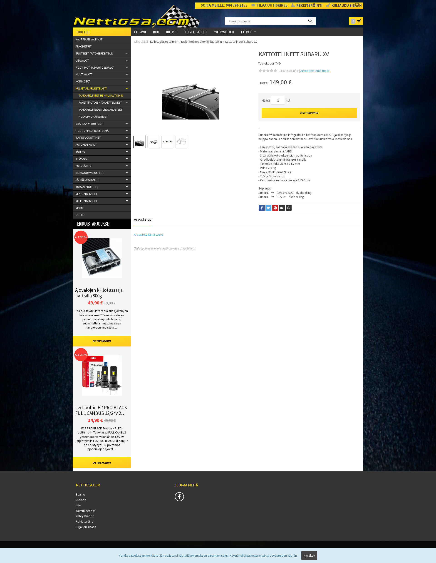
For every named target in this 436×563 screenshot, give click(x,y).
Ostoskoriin (309, 113)
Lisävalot (82, 60)
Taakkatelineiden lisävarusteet (100, 110)
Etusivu (140, 31)
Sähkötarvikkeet (87, 180)
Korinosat (83, 81)
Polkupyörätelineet (93, 117)
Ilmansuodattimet (88, 138)
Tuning (80, 152)
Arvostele (314, 71)
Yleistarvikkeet (86, 201)
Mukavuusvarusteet (90, 173)
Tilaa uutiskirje (272, 5)
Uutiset (172, 31)
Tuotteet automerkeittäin (94, 53)
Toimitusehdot (196, 31)
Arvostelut (142, 219)
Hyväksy (309, 555)
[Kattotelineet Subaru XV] (190, 94)
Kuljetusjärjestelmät (91, 88)
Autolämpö (84, 166)
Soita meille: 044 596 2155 (224, 5)
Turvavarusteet (87, 187)
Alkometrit (84, 46)
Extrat (246, 31)
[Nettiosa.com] (138, 16)
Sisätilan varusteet (89, 124)
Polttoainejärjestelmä (92, 131)
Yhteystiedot (224, 31)
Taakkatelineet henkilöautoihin (101, 95)
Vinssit (80, 208)
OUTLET (81, 215)
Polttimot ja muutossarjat (95, 68)
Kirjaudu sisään (347, 5)
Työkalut (82, 159)
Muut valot (84, 74)
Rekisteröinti (309, 5)
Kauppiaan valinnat (89, 39)
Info (156, 31)
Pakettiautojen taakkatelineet (100, 103)
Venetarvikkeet (86, 194)
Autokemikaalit (86, 145)
